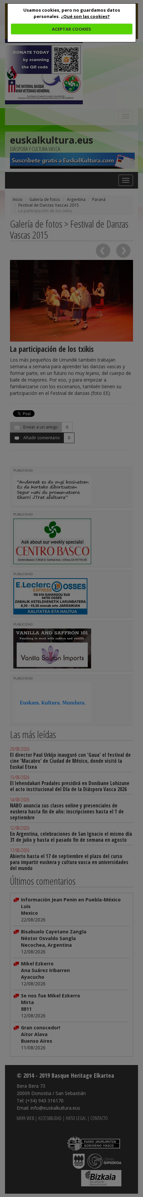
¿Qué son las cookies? (85, 16)
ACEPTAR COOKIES (71, 29)
